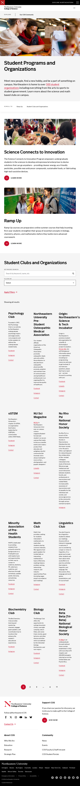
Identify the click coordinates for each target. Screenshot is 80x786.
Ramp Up (20, 106)
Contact (11, 360)
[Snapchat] (73, 777)
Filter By (8, 278)
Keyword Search (11, 269)
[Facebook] (52, 777)
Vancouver (28, 771)
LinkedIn (61, 386)
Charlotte (27, 768)
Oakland (65, 768)
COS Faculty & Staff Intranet (53, 749)
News (44, 740)
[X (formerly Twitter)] (56, 777)
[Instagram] (69, 777)
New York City (56, 768)
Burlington (19, 768)
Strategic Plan (10, 754)
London (34, 768)
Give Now (53, 720)
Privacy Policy (22, 776)
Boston (12, 768)
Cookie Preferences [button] (7, 782)
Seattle (4, 771)
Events (45, 745)
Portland (72, 768)
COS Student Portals (50, 754)
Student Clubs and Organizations (37, 106)
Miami (41, 768)
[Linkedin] (65, 777)
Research (8, 749)
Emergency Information (8, 776)
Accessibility (33, 776)
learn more (16, 178)
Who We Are (9, 740)
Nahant (47, 768)
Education (8, 745)
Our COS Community (26, 15)
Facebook (11, 350)
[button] (74, 8)
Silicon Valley (12, 771)
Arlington (5, 768)
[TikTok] (77, 777)
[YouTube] (61, 777)
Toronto (20, 771)
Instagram (11, 355)
